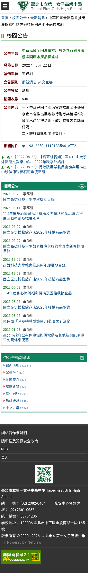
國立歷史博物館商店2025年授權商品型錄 (36, 279)
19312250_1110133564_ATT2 (51, 146)
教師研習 (17, 401)
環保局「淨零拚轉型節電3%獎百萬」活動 (36, 321)
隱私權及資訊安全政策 (19, 441)
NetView (34, 542)
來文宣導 (17, 408)
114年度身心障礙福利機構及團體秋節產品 (37, 293)
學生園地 (17, 394)
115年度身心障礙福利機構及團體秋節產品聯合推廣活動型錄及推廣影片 (43, 216)
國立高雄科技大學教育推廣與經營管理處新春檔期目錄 (43, 248)
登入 (5, 457)
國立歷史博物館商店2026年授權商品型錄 (36, 232)
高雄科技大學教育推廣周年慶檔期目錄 (34, 265)
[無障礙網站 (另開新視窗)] (44, 557)
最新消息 (18, 365)
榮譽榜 (15, 372)
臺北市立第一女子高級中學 (63, 536)
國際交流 (16, 380)
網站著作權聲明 (14, 433)
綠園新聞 (16, 387)
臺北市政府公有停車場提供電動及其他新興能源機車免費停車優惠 (43, 337)
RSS (4, 449)
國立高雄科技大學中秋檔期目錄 (29, 199)
